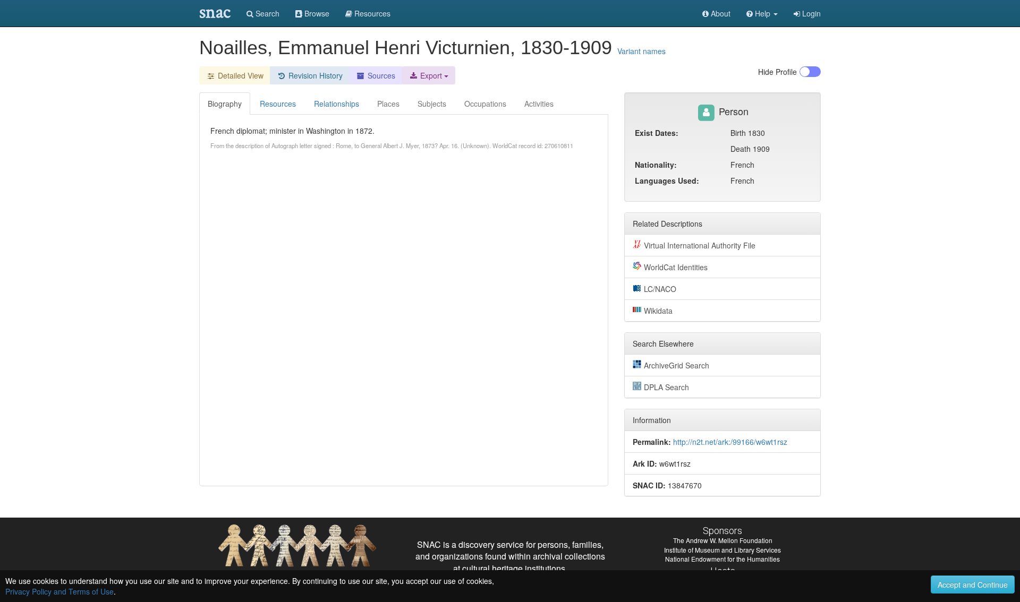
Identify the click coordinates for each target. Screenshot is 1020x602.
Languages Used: (667, 180)
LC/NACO (660, 288)
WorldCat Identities (676, 267)
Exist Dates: (656, 132)
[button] (762, 13)
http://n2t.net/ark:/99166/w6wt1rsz (730, 441)
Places (388, 103)
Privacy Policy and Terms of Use (59, 591)
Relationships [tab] (336, 103)
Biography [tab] (225, 103)
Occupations (485, 103)
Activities (539, 103)
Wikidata (658, 310)
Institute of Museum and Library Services (722, 549)
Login (810, 13)
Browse (315, 13)
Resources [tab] (278, 103)
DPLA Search (666, 387)
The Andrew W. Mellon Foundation (722, 540)
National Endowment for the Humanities (722, 558)
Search (266, 13)
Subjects (432, 103)
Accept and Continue (973, 584)
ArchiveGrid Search (676, 365)
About (719, 13)
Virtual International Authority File (699, 245)
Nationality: (656, 164)
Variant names (641, 51)
